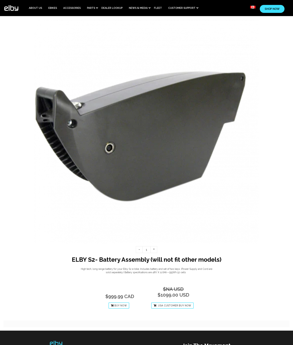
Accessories (72, 7)
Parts (91, 7)
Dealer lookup (112, 7)
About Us (35, 7)
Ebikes (52, 7)
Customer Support (182, 7)
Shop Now (272, 9)
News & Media (138, 7)
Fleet (158, 7)
